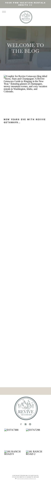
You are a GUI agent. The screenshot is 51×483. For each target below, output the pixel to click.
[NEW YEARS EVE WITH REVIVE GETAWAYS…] (25, 96)
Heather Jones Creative (26, 478)
